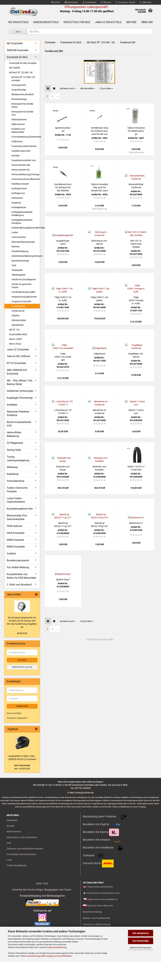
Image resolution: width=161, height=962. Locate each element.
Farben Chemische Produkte (17, 489)
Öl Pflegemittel (15, 442)
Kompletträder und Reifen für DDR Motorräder (21, 576)
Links (9, 860)
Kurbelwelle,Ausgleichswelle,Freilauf (25, 227)
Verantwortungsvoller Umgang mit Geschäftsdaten (49, 956)
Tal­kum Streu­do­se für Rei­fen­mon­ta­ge (136, 131)
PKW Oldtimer (14, 526)
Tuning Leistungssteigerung (18, 458)
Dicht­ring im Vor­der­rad (99, 242)
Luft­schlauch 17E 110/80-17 (63, 412)
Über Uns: (42, 883)
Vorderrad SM (18, 306)
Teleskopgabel (18, 275)
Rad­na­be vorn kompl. (63, 468)
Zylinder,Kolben (18, 320)
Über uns (147, 22)
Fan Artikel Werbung (18, 567)
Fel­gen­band (99, 353)
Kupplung (16, 202)
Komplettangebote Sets (20, 508)
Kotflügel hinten (19, 188)
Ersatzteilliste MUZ (18, 334)
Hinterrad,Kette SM (20, 165)
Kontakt (10, 826)
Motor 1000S (15, 339)
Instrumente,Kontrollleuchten (25, 179)
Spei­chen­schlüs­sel (63, 129)
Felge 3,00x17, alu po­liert (99, 299)
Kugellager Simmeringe (20, 397)
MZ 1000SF (14, 67)
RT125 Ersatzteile (16, 363)
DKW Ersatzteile (15, 532)
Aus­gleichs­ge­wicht (63, 242)
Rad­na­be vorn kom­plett (99, 468)
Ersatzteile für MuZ (77, 22)
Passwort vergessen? (17, 718)
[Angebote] (36, 729)
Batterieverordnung (92, 912)
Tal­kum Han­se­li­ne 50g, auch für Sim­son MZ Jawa (99, 187)
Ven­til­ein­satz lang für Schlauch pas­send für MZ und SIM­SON (99, 131)
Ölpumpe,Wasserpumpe (23, 242)
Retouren (107, 2)
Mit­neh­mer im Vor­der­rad (99, 412)
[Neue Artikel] (36, 594)
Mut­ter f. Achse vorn (136, 412)
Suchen (56, 2)
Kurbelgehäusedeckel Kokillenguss (21, 213)
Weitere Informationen (140, 947)
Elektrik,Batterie (19, 119)
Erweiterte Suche (22, 667)
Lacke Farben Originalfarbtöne (16, 500)
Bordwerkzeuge (19, 99)
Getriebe (15, 155)
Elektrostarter (18, 124)
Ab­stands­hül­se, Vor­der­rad (136, 186)
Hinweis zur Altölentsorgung (96, 924)
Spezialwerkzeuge (20, 260)
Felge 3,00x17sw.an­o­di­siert (63, 356)
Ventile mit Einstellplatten (23, 279)
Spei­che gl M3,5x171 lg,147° (62, 524)
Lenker (14, 232)
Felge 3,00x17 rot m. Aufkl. (63, 299)
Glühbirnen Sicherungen (20, 390)
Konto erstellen (14, 713)
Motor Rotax (15, 344)
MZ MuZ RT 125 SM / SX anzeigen (23, 79)
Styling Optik (14, 449)
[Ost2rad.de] (23, 12)
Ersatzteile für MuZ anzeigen (23, 63)
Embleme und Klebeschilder (18, 130)
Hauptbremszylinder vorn (23, 160)
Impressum (12, 820)
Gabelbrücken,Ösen (21, 151)
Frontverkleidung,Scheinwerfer (25, 137)
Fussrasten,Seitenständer (23, 146)
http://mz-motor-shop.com (100, 905)
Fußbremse (16, 141)
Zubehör (15, 315)
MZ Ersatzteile (18, 22)
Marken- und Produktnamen (96, 918)
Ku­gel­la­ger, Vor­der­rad (136, 355)
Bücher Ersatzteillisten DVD (19, 424)
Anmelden (22, 706)
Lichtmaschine (18, 237)
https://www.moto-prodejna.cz (102, 899)
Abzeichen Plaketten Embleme (18, 413)
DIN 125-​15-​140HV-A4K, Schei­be (136, 243)
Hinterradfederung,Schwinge (25, 174)
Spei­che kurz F (136, 523)
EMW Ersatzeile (15, 539)
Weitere (131, 22)
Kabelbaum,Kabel (20, 184)
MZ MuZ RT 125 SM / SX (21, 72)
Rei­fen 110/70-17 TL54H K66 (136, 468)
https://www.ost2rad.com (100, 886)
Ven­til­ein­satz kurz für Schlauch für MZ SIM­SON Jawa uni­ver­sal (63, 187)
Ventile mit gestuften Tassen (21, 286)
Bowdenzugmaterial (18, 560)
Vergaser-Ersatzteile (21, 301)
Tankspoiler (17, 270)
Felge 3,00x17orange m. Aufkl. (136, 300)
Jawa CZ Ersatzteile (108, 22)
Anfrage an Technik (126, 2)
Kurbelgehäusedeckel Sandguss (21, 221)
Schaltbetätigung (19, 251)
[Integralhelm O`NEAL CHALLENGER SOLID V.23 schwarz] (22, 743)
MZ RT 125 (14, 329)
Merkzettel (146, 2)
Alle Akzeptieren (140, 933)
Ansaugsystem (18, 85)
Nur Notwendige (141, 941)
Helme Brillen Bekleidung (14, 434)
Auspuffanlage (18, 89)
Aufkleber (12, 404)
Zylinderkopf (17, 325)
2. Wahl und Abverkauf (19, 584)
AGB (9, 843)
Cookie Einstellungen (17, 865)
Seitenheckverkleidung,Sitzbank (25, 256)
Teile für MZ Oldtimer (18, 356)
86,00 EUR (22, 633)
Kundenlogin (90, 2)
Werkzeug (12, 467)
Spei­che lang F (63, 579)
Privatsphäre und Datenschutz (21, 854)
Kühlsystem (17, 198)
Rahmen (15, 246)
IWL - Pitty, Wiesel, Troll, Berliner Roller (20, 382)
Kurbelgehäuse (18, 207)
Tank (13, 265)
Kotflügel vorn (18, 193)
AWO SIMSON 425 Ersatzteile (17, 372)
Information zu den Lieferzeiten (22, 837)
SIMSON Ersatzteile (46, 22)
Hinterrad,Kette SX (20, 169)
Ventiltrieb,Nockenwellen (23, 292)
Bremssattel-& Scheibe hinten (22, 105)
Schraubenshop (15, 480)
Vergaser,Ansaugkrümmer (24, 296)
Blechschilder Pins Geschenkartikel (17, 517)
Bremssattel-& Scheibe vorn (22, 113)
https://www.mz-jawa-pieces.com (103, 893)
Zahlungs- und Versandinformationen (25, 848)
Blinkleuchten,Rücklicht (22, 94)
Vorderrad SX (18, 311)
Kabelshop (13, 474)
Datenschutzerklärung (57, 947)
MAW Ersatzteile (16, 546)
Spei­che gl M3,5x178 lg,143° (99, 524)
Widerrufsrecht (14, 831)
